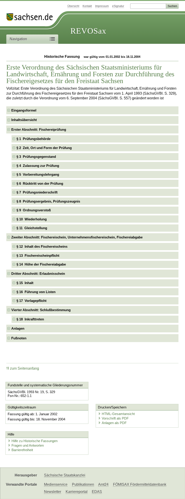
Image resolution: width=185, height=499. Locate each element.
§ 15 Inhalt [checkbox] (24, 283)
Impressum (102, 6)
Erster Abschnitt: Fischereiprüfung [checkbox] (38, 129)
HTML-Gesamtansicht (118, 414)
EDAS (97, 492)
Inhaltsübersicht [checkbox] (24, 120)
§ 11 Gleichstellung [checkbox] (31, 228)
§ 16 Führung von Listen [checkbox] (36, 292)
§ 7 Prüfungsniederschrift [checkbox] (37, 192)
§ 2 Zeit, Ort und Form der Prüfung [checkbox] (44, 148)
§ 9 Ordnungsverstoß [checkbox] (33, 210)
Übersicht (73, 6)
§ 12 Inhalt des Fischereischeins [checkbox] (41, 246)
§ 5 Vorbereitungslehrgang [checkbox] (37, 174)
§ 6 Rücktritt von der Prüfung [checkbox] (39, 183)
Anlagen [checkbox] (17, 328)
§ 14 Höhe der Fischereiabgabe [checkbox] (41, 264)
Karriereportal (77, 492)
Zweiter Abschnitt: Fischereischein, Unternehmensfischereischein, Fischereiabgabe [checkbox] (77, 237)
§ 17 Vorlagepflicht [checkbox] (31, 301)
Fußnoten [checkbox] (18, 338)
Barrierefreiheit (22, 450)
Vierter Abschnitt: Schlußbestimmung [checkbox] (41, 310)
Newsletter (52, 492)
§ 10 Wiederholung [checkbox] (31, 219)
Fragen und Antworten (28, 445)
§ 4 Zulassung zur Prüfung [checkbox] (37, 166)
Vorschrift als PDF (115, 418)
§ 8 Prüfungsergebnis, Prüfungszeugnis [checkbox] (48, 201)
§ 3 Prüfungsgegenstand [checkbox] (36, 157)
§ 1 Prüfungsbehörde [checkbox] (33, 139)
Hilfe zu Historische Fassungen (35, 441)
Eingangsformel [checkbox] (23, 110)
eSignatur (118, 6)
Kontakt (87, 6)
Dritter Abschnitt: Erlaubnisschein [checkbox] (38, 273)
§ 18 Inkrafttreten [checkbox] (30, 319)
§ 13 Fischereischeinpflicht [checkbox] (37, 255)
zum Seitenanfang (24, 368)
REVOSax (88, 30)
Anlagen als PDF (114, 423)
